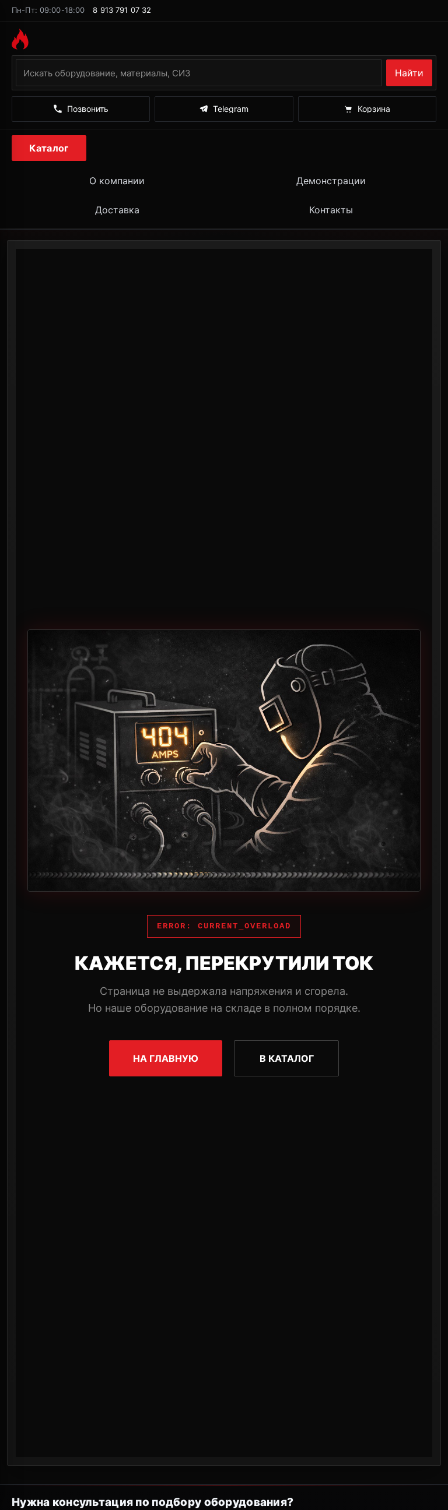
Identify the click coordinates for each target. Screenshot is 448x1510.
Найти (409, 73)
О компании (117, 180)
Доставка (117, 210)
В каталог (287, 1058)
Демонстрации (331, 180)
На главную (165, 1058)
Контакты (331, 210)
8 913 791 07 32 (122, 10)
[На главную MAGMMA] (224, 39)
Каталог (48, 148)
